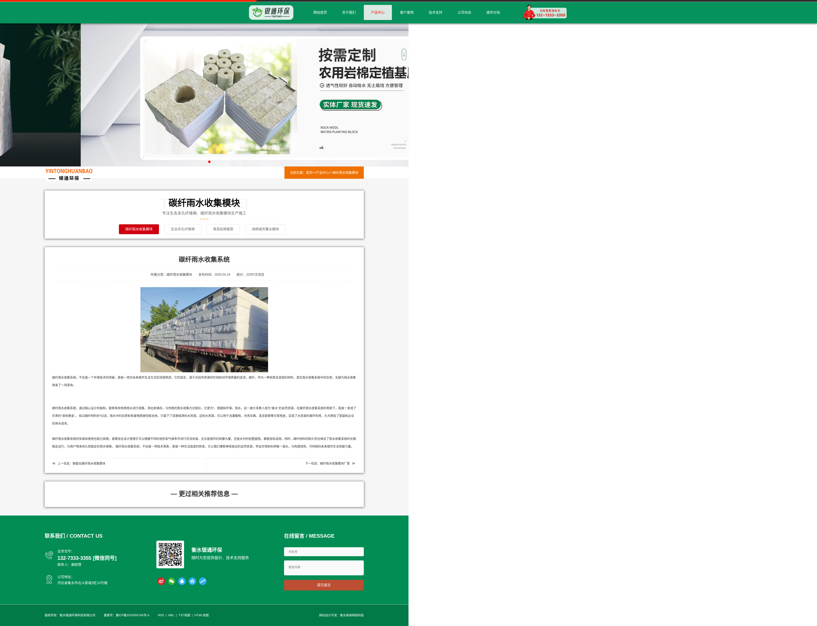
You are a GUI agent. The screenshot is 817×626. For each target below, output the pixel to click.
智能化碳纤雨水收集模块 (89, 463)
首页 (309, 172)
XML (171, 615)
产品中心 (378, 12)
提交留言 (324, 585)
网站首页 (320, 12)
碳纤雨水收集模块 (345, 172)
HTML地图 (201, 615)
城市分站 (493, 12)
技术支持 (435, 12)
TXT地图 (184, 615)
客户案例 (407, 12)
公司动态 (464, 12)
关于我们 (349, 12)
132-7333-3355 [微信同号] (87, 558)
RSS (161, 615)
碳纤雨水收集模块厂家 (335, 463)
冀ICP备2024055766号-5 (132, 615)
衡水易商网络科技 (352, 615)
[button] (199, 161)
